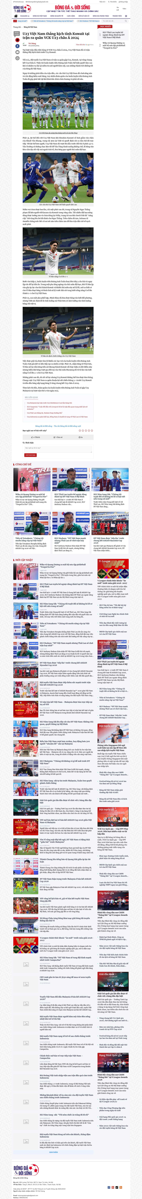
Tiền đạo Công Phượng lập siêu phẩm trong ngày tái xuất (112, 1109)
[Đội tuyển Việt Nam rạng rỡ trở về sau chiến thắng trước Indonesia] (25, 1043)
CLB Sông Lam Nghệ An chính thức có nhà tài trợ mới (113, 615)
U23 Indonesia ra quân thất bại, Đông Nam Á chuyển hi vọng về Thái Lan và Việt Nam (57, 417)
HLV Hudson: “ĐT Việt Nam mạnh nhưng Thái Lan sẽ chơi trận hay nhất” (65, 21)
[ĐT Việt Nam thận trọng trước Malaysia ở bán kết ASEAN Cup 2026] (25, 886)
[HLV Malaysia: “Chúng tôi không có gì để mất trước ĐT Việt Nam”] (25, 768)
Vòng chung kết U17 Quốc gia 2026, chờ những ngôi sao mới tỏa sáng (113, 1019)
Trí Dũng (32, 43)
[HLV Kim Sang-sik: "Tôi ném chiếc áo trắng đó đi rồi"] (25, 1122)
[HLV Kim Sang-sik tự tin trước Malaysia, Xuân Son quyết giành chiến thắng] (25, 787)
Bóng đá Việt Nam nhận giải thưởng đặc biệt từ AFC (111, 791)
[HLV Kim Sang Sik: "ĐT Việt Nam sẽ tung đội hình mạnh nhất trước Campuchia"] (25, 964)
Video (124, 8)
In (81, 437)
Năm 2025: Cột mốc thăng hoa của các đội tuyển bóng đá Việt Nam (113, 947)
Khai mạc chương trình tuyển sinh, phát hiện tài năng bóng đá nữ (114, 857)
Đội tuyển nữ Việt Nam (112, 726)
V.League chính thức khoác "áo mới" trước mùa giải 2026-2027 (112, 581)
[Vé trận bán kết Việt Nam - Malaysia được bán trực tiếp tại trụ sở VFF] (25, 709)
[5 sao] (92, 430)
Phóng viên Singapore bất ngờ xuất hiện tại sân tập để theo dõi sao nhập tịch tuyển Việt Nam (112, 748)
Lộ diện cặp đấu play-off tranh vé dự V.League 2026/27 (113, 1100)
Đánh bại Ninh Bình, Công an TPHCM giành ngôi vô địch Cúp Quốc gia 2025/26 (112, 938)
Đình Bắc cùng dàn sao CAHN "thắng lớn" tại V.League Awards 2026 (113, 773)
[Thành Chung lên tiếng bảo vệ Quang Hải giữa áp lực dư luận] (25, 866)
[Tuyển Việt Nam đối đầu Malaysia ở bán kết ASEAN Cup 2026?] (25, 1004)
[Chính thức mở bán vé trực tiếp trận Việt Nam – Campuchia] (25, 1063)
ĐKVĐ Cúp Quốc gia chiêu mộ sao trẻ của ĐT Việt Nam (113, 633)
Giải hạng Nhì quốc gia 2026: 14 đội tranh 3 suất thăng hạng (112, 1118)
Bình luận (17, 33)
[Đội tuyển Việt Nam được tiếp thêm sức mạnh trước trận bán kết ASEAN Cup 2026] (25, 689)
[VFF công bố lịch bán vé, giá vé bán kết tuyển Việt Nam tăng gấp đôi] (25, 905)
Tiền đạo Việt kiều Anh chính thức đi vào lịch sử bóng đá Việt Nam (113, 956)
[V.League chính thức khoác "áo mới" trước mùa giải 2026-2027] (25, 945)
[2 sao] (83, 430)
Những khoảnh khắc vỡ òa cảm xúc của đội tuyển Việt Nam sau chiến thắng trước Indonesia (66, 1096)
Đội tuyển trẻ (106, 809)
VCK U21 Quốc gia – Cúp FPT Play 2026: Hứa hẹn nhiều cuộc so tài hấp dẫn (113, 831)
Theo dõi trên (80, 45)
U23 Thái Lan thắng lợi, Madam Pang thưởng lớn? (44, 413)
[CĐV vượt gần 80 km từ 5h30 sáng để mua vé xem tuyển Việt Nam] (25, 984)
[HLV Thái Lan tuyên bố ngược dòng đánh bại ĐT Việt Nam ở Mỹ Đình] (25, 591)
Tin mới (117, 9)
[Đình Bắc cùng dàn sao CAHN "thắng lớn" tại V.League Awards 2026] (113, 900)
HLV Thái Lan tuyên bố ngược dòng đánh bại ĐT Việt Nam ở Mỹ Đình (70, 495)
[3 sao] (86, 430)
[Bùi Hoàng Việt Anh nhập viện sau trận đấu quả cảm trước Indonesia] (25, 1082)
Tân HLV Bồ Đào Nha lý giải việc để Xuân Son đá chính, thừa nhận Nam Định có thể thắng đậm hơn (113, 965)
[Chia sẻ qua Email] (17, 52)
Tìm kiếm (125, 21)
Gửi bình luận (30, 455)
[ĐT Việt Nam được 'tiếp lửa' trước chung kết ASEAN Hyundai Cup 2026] (25, 670)
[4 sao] (89, 430)
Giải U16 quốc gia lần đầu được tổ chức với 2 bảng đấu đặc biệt (112, 994)
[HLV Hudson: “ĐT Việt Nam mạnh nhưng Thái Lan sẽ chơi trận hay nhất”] (25, 650)
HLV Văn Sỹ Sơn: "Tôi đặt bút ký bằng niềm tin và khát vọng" (112, 606)
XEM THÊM (53, 1152)
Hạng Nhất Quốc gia (110, 1055)
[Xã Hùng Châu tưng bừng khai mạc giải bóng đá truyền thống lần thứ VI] (25, 925)
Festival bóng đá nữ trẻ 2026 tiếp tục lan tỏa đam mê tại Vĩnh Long (113, 1037)
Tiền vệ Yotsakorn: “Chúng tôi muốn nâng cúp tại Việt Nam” (29, 539)
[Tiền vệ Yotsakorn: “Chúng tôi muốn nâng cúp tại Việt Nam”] (25, 630)
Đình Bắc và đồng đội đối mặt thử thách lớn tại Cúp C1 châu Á (113, 1046)
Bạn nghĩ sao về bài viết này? (35, 431)
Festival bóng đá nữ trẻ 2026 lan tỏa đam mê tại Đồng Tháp (112, 782)
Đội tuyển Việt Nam (110, 642)
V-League (104, 561)
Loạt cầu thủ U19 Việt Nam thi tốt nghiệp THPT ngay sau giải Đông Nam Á (113, 883)
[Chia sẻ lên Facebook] (17, 46)
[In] (17, 58)
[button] (102, 2)
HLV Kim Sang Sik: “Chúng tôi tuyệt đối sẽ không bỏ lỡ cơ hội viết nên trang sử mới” (109, 496)
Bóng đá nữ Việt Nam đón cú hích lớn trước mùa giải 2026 (113, 800)
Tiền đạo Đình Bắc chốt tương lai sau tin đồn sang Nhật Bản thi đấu (113, 624)
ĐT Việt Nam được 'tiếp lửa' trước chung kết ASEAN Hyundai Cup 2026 (109, 540)
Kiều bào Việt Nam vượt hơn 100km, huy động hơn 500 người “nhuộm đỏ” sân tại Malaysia (65, 742)
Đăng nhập (124, 2)
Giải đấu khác (106, 974)
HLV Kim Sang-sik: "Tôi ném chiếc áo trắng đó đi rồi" (64, 1115)
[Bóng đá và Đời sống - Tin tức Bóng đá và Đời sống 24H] (22, 9)
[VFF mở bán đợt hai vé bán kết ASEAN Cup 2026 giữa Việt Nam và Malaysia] (25, 827)
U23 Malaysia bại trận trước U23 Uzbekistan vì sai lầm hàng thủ (49, 403)
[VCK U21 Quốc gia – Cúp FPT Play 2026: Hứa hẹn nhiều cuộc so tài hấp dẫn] (113, 817)
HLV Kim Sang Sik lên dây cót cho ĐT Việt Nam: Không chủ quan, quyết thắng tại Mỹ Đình (66, 723)
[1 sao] (80, 430)
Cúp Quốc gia (106, 893)
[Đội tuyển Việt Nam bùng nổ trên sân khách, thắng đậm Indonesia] (25, 1141)
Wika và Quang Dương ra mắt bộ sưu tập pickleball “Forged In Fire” (31, 495)
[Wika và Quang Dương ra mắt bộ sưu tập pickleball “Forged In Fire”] (25, 571)
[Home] (17, 40)
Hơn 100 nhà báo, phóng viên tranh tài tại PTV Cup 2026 (111, 1028)
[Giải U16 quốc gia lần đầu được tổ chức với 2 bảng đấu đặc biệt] (25, 807)
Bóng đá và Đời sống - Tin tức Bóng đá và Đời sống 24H (58, 426)
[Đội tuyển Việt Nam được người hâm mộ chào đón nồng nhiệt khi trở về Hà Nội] (25, 1023)
